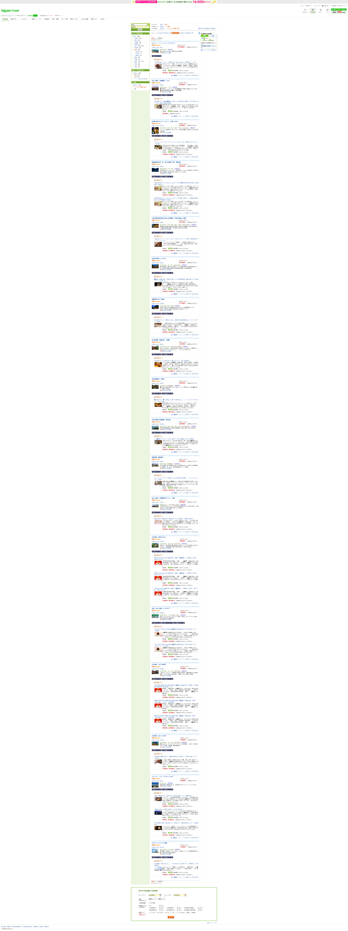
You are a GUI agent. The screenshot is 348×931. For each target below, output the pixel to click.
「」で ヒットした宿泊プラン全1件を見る (185, 75)
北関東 (136, 42)
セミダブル (160, 912)
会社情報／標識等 (6, 926)
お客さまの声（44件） (158, 781)
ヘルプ (302, 5)
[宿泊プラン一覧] (156, 56)
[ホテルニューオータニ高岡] (176, 849)
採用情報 (35, 926)
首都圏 (136, 44)
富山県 (137, 51)
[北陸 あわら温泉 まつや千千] (182, 615)
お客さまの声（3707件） (158, 740)
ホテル (206, 38)
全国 (161, 24)
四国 (135, 63)
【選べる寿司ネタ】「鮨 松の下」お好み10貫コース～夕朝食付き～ (173, 795)
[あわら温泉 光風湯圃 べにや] (174, 87)
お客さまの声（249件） (158, 85)
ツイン (173, 912)
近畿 (135, 59)
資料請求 (46, 926)
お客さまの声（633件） (158, 222)
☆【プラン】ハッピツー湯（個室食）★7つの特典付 (174, 439)
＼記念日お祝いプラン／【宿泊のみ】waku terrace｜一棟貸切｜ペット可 (175, 62)
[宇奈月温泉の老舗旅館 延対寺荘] (193, 426)
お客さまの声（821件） (158, 344)
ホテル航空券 (209, 40)
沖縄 (135, 66)
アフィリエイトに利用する (209, 50)
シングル (153, 912)
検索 (171, 917)
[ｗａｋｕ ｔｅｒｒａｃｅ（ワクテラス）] (169, 50)
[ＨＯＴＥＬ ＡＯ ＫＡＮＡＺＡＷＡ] (169, 783)
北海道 (136, 38)
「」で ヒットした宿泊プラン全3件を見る (185, 603)
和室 (188, 912)
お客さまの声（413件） (158, 263)
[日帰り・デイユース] (167, 623)
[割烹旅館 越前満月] (176, 464)
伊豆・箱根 (137, 46)
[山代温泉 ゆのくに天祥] (183, 742)
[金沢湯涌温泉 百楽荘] (176, 386)
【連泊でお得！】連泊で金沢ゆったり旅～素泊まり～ (169, 809)
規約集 (41, 926)
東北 (135, 40)
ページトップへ (213, 923)
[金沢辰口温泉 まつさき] (183, 265)
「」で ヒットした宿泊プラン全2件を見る (185, 213)
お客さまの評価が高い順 (186, 33)
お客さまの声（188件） (158, 461)
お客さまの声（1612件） (158, 541)
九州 (135, 65)
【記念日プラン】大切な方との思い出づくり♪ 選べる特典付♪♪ (172, 360)
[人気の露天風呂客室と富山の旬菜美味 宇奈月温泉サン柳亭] (193, 225)
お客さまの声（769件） (158, 383)
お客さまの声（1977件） (158, 847)
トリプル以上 (181, 912)
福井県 (137, 55)
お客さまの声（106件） (158, 166)
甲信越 (136, 47)
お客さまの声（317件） (158, 125)
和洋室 (193, 912)
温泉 (135, 77)
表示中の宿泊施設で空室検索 (207, 28)
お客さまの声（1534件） (158, 424)
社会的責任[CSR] (27, 926)
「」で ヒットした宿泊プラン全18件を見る (185, 837)
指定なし (162, 26)
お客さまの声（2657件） (158, 303)
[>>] (199, 33)
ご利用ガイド (308, 5)
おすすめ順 (160, 33)
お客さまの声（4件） (157, 47)
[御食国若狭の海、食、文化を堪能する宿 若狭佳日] (176, 169)
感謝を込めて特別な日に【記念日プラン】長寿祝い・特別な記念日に (173, 518)
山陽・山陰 (137, 61)
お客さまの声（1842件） (158, 669)
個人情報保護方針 (16, 926)
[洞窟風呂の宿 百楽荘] (176, 306)
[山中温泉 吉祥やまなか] (183, 544)
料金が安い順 (167, 33)
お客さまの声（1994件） (158, 612)
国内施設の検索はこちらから (208, 46)
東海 (135, 57)
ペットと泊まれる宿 (139, 78)
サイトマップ (317, 5)
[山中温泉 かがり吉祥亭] (183, 671)
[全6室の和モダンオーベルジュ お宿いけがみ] (191, 128)
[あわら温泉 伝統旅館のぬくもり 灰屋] (182, 504)
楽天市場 (334, 5)
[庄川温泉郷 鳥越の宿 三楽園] (184, 346)
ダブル (167, 912)
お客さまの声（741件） (158, 502)
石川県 (137, 53)
